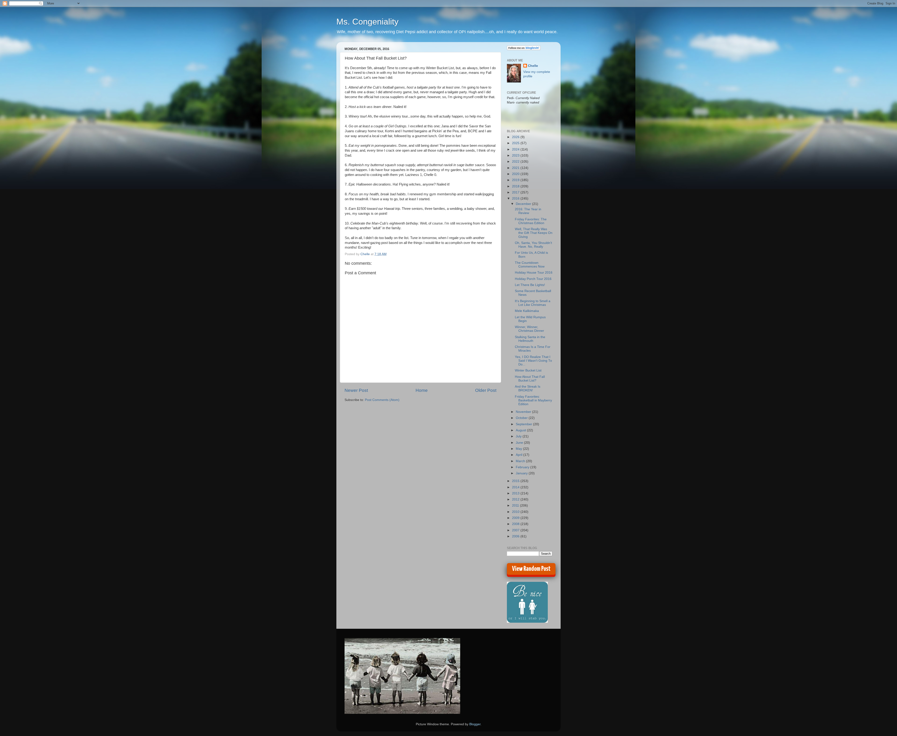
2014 (516, 487)
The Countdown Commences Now (530, 264)
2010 (516, 512)
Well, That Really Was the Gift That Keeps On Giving (533, 232)
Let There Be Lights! (530, 285)
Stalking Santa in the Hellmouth (530, 339)
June (520, 442)
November (524, 412)
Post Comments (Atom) (382, 400)
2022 (516, 161)
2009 (516, 518)
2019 (516, 180)
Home (422, 390)
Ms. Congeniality (367, 21)
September (524, 424)
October (522, 418)
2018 (516, 186)
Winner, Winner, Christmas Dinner (529, 328)
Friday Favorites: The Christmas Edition (531, 221)
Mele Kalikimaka (527, 311)
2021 (516, 168)
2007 (516, 530)
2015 (516, 481)
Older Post (485, 390)
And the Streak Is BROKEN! (527, 388)
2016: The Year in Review (528, 211)
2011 (516, 505)
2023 (516, 155)
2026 (516, 137)
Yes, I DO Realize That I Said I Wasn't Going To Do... (533, 360)
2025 (516, 143)
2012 (516, 499)
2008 (516, 524)
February (523, 467)
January (522, 473)
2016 (516, 198)
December (524, 204)
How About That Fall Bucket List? (530, 378)
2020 (516, 174)
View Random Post (531, 569)
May (519, 448)
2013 (516, 493)
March (521, 461)
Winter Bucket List (528, 370)
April (519, 455)
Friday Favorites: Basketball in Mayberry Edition (533, 400)
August (521, 430)
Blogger (475, 724)
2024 (516, 149)
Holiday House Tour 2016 (533, 272)
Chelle (533, 66)
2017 (516, 192)
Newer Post (356, 390)
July (519, 436)
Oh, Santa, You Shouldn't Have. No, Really (533, 244)
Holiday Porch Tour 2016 (533, 279)
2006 (516, 536)
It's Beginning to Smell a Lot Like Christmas (532, 303)
